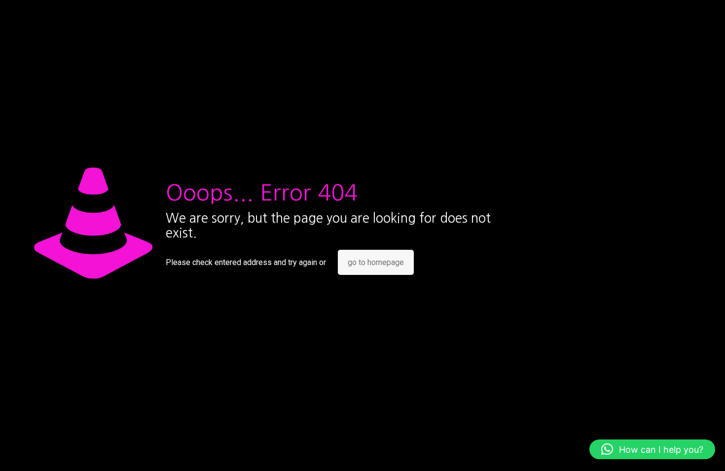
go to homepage (376, 262)
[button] (652, 449)
